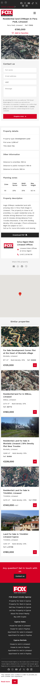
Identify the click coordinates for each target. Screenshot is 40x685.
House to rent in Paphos (20, 647)
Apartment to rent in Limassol (20, 650)
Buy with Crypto (20, 617)
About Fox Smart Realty (20, 614)
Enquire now (19, 116)
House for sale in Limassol (20, 626)
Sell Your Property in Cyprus (20, 607)
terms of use (23, 106)
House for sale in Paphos (20, 629)
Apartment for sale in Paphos (20, 635)
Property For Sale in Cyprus (20, 601)
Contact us (20, 576)
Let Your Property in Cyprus (20, 610)
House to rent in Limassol (20, 644)
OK (15, 682)
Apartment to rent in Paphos (20, 654)
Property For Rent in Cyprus (20, 604)
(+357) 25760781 (26, 254)
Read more (5, 682)
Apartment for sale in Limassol (20, 632)
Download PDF (19, 235)
